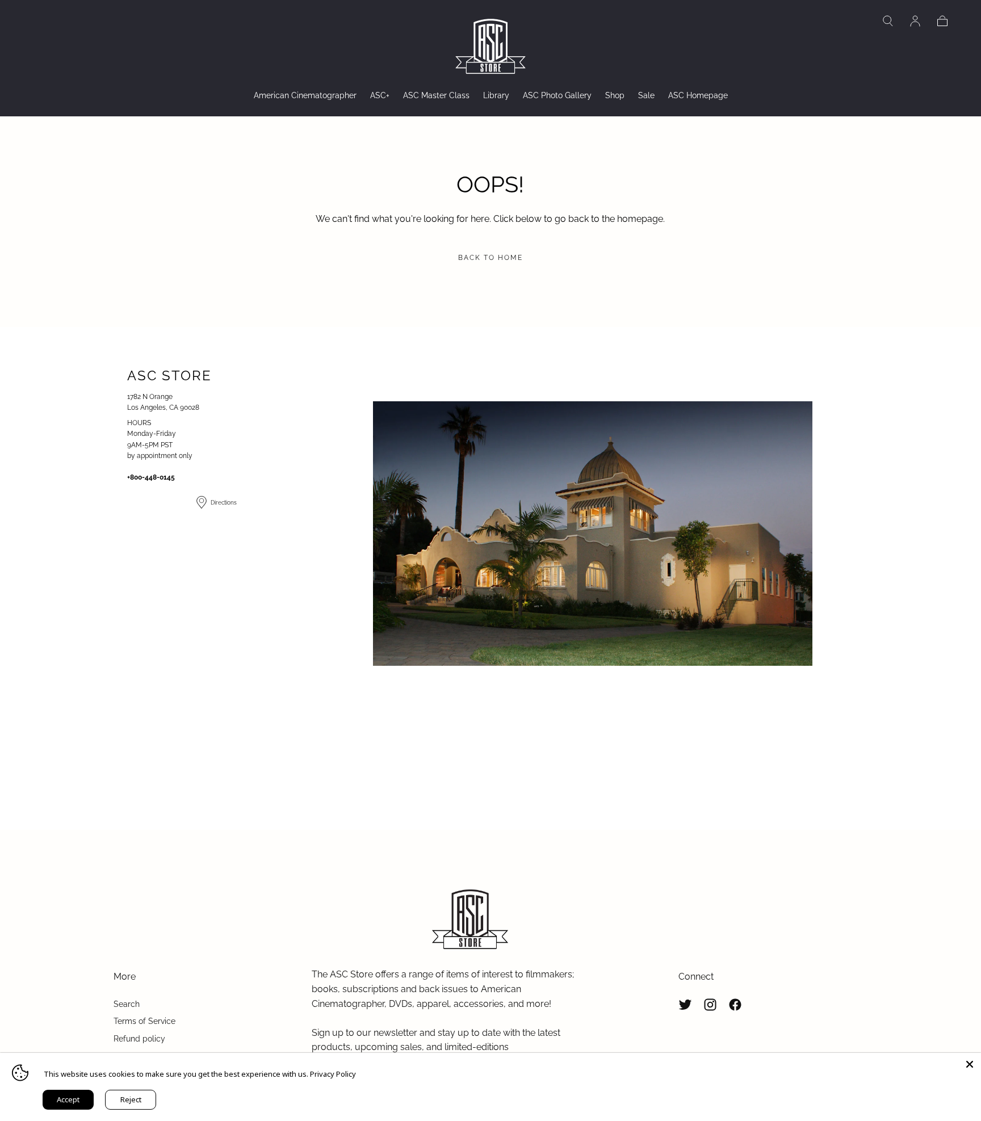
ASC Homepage (698, 95)
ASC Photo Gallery (557, 95)
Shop (614, 95)
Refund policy (139, 1038)
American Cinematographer (305, 95)
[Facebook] (735, 1004)
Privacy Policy (333, 1074)
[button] (888, 21)
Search (127, 1004)
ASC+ (379, 95)
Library (496, 95)
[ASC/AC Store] (470, 920)
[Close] (969, 1064)
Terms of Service (144, 1021)
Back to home (490, 258)
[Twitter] (685, 1004)
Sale (646, 95)
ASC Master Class (436, 95)
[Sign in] (915, 21)
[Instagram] (710, 1004)
